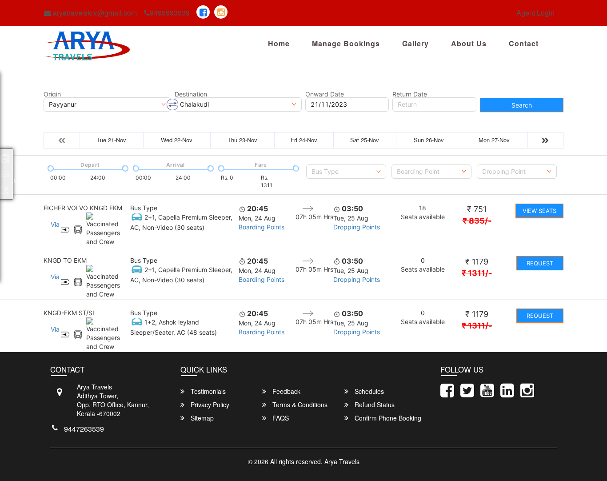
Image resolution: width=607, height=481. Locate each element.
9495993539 (170, 13)
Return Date (409, 94)
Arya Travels (341, 461)
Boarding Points (261, 227)
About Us (469, 43)
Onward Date (324, 94)
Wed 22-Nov (176, 140)
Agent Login (535, 13)
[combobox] (346, 171)
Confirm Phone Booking (387, 417)
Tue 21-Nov (111, 140)
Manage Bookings (346, 43)
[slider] (50, 167)
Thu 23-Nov (242, 140)
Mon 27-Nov (494, 140)
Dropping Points (356, 227)
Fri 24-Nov (304, 140)
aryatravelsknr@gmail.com (94, 13)
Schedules (368, 391)
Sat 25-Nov (364, 140)
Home (279, 43)
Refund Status (374, 404)
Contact (524, 43)
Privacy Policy (209, 404)
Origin (52, 94)
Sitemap (201, 417)
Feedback (285, 391)
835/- (477, 220)
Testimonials (207, 391)
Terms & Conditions (299, 404)
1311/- (477, 273)
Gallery (415, 43)
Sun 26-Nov (429, 140)
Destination (191, 94)
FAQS (280, 417)
